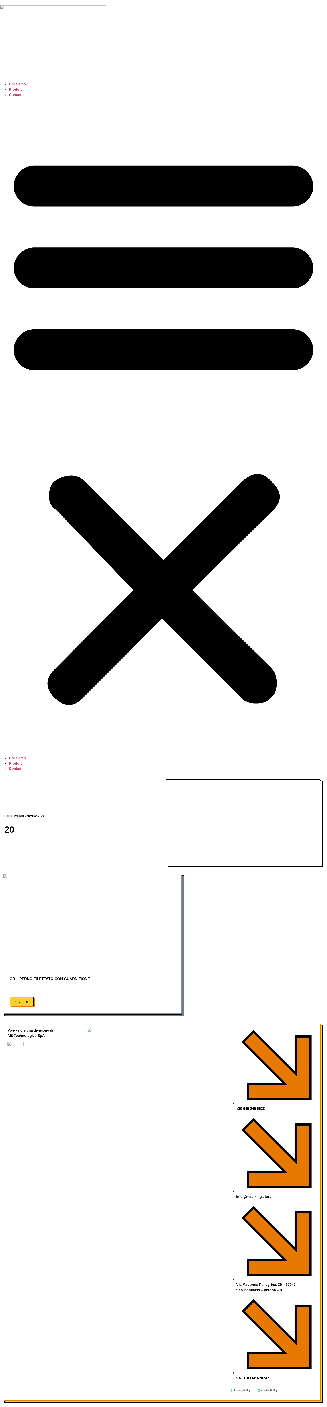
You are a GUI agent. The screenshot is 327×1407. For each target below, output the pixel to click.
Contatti (15, 95)
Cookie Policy (269, 1390)
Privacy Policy (242, 1390)
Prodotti (15, 89)
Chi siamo (17, 84)
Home (8, 816)
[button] (163, 426)
